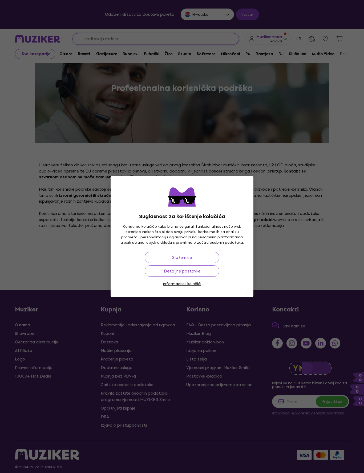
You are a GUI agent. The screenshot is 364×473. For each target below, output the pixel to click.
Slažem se (182, 257)
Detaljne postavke (182, 271)
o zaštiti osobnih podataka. (218, 242)
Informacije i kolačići (182, 284)
